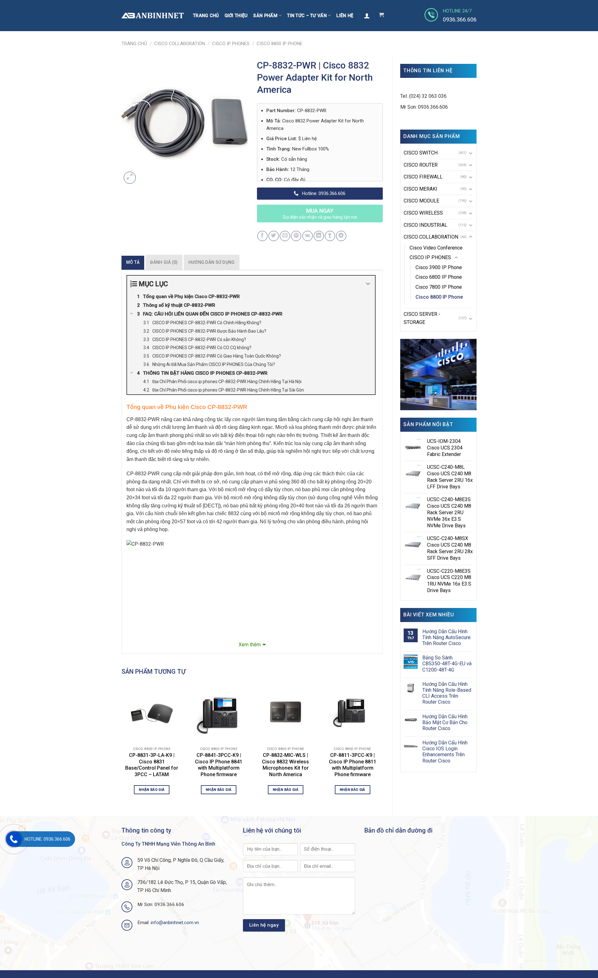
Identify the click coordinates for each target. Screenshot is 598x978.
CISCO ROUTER (421, 165)
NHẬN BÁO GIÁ (151, 789)
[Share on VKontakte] (307, 236)
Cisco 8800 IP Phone (279, 43)
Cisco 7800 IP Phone (438, 287)
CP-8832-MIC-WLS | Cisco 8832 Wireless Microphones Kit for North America (285, 764)
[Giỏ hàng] (381, 16)
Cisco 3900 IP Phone (438, 267)
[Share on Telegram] (341, 236)
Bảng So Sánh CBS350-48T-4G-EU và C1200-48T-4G (447, 663)
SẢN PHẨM (265, 15)
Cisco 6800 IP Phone (438, 277)
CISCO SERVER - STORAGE (422, 318)
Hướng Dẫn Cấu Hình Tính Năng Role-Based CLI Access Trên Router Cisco (446, 693)
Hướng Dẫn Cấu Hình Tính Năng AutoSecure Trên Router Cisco (446, 637)
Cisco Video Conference (436, 248)
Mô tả (133, 262)
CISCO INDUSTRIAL (425, 225)
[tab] (132, 262)
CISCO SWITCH (421, 153)
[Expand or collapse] (368, 284)
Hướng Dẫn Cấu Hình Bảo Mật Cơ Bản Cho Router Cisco (444, 722)
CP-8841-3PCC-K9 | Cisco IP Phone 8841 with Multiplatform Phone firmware (218, 764)
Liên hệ (344, 15)
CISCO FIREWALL (423, 177)
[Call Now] (13, 839)
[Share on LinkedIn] (319, 236)
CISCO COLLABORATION (179, 43)
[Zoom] (130, 178)
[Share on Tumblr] (330, 236)
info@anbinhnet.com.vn (175, 922)
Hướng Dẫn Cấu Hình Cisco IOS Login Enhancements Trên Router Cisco (444, 752)
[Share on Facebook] (262, 236)
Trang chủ (206, 15)
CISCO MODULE (421, 201)
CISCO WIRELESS (423, 213)
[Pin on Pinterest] (296, 236)
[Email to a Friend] (285, 236)
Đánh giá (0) (164, 262)
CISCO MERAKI (420, 189)
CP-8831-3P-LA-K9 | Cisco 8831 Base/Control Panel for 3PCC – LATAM (151, 764)
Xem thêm (250, 645)
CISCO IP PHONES (230, 43)
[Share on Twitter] (273, 236)
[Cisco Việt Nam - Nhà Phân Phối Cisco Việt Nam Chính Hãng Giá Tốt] (152, 16)
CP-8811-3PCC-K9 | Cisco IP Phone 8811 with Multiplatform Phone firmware (352, 764)
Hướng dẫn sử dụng (211, 262)
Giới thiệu (236, 15)
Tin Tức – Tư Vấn (307, 15)
